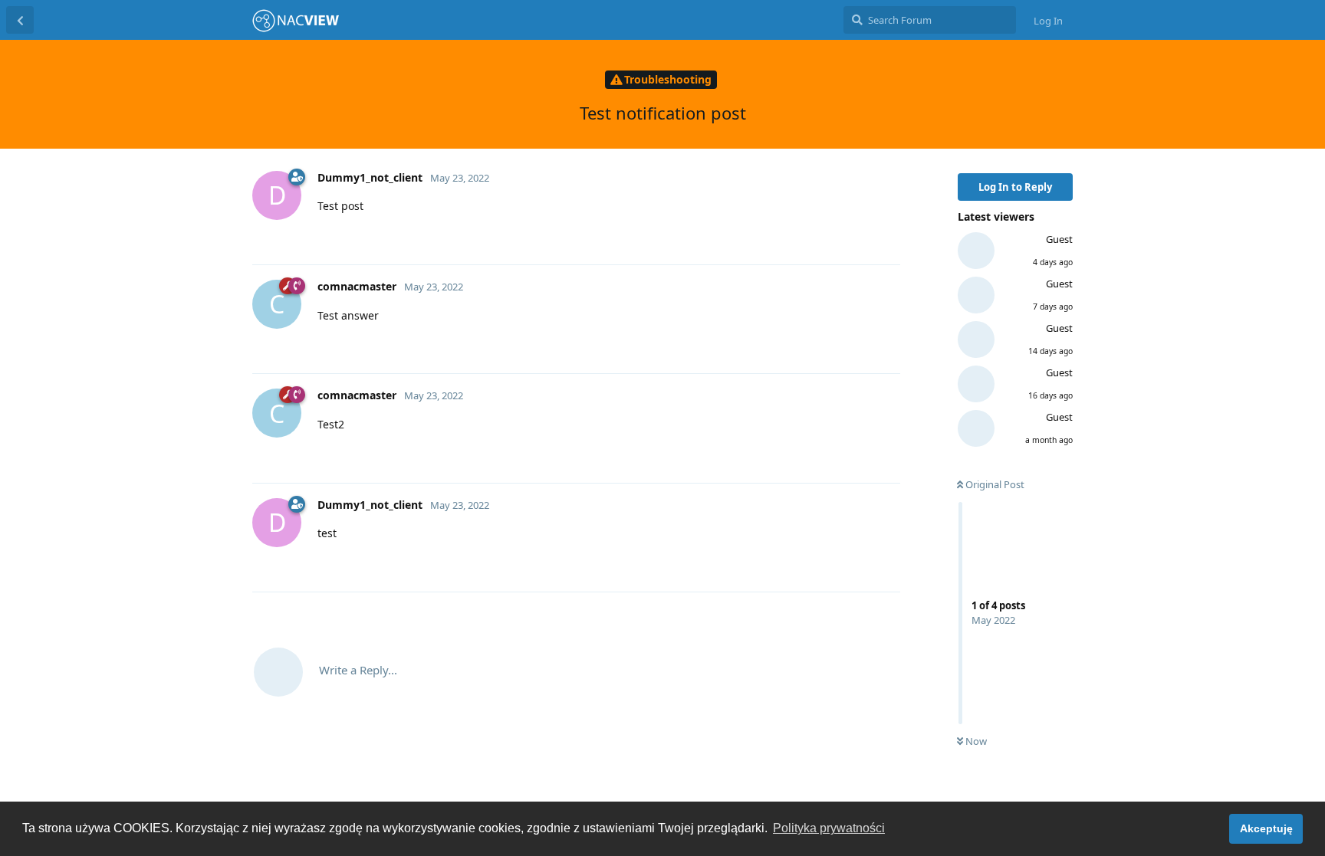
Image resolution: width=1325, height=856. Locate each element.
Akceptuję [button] (1266, 828)
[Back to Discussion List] (20, 20)
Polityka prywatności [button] (829, 828)
